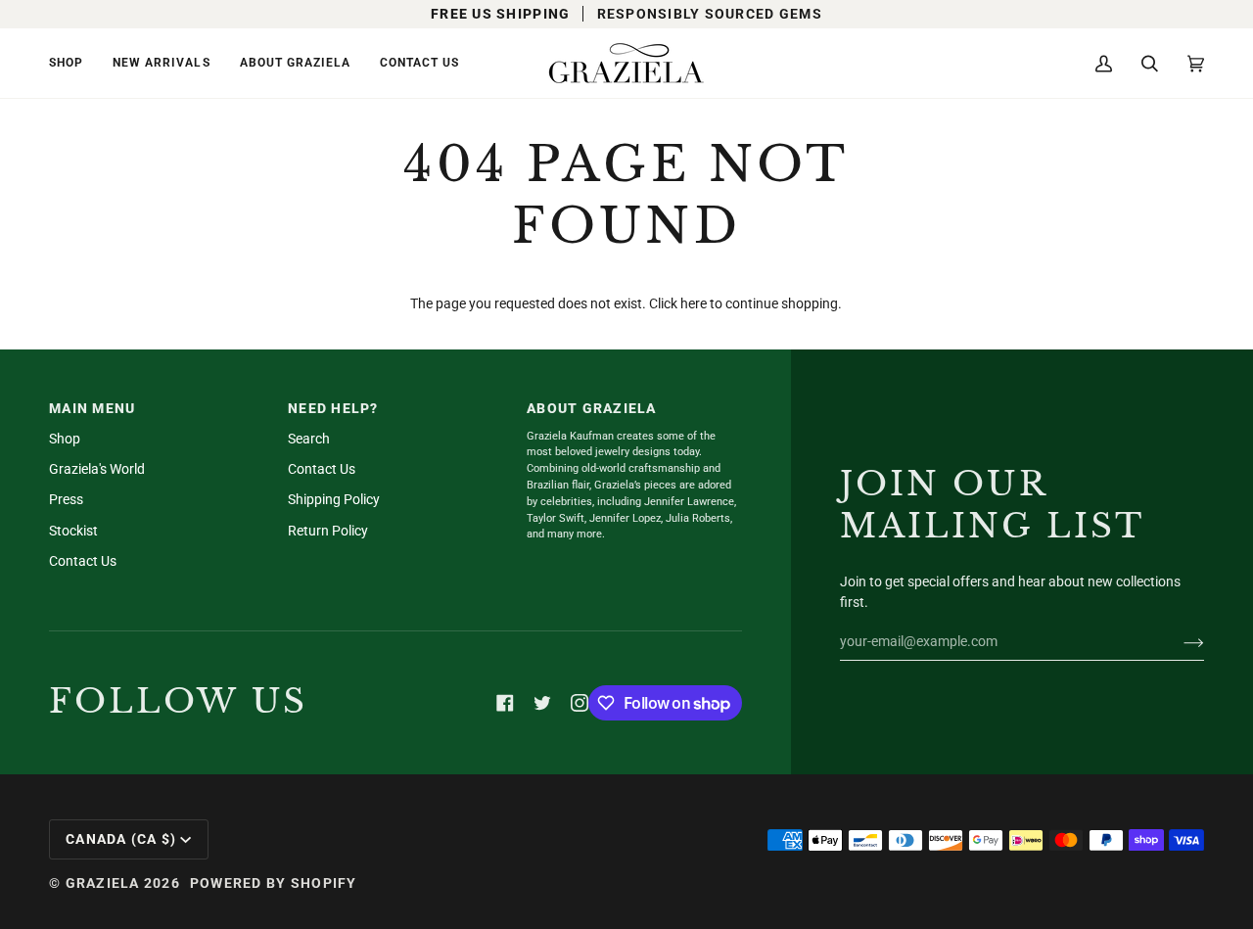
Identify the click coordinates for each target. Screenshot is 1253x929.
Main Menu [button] (92, 408)
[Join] (1178, 641)
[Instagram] (579, 703)
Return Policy (328, 530)
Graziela (103, 883)
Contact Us (82, 561)
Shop (64, 438)
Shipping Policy (334, 499)
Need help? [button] (333, 408)
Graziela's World (97, 469)
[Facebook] (505, 703)
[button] (73, 63)
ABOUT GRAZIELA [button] (592, 408)
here (693, 303)
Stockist (73, 530)
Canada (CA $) (121, 839)
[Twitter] (542, 703)
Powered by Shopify (273, 883)
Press (66, 499)
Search (309, 438)
